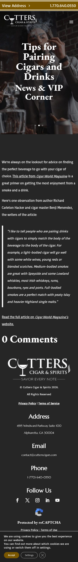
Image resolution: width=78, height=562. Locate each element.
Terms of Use (49, 530)
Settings (29, 555)
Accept (11, 555)
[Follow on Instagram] (37, 500)
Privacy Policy (29, 530)
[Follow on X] (27, 500)
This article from (24, 176)
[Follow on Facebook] (17, 500)
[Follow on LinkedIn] (47, 500)
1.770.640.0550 (63, 5)
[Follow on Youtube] (57, 500)
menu (71, 21)
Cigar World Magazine (51, 176)
